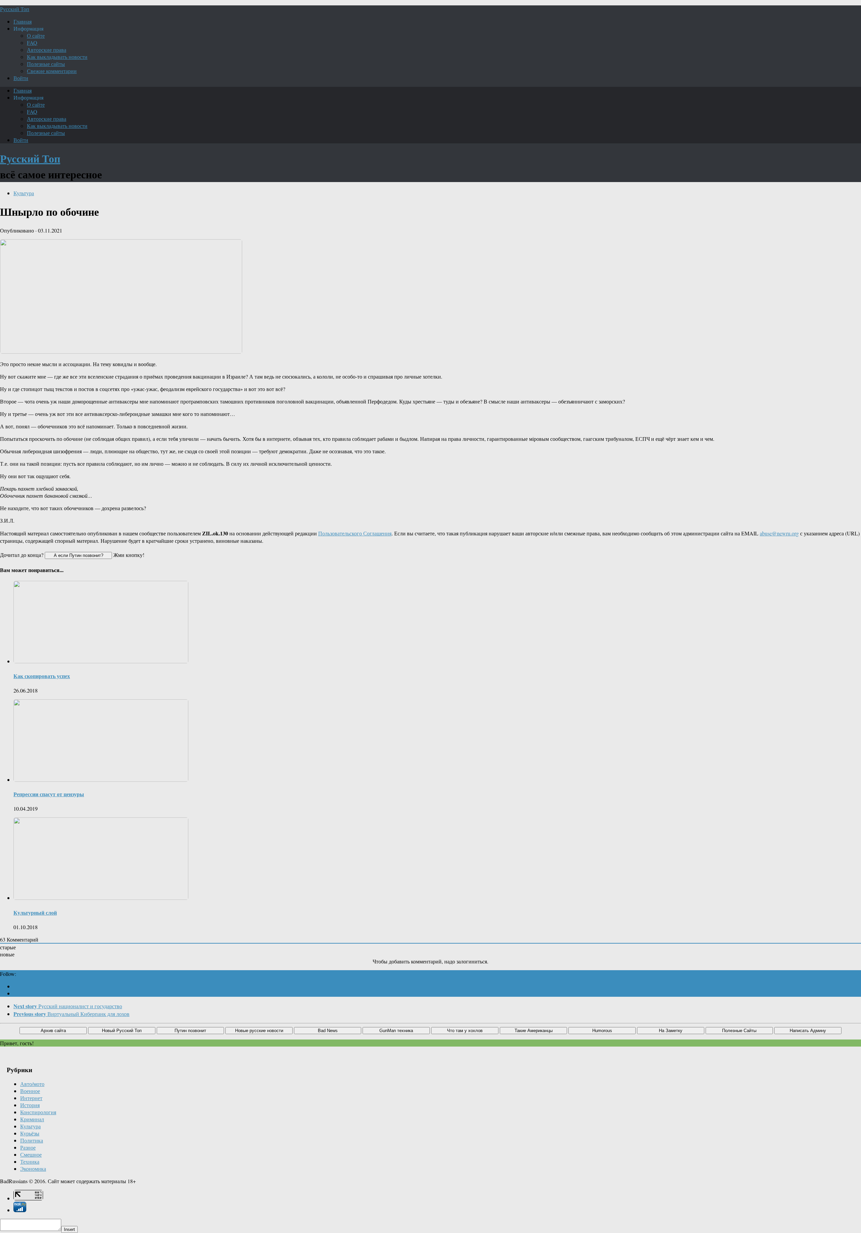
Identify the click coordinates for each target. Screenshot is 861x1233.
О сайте (36, 35)
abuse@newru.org (779, 533)
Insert (69, 1229)
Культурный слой (35, 912)
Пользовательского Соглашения (354, 533)
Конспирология (38, 1112)
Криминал (32, 1119)
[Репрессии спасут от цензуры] (100, 779)
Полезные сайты (46, 63)
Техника (29, 1161)
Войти (20, 77)
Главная (22, 21)
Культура (23, 193)
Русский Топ (14, 8)
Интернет (31, 1097)
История (30, 1104)
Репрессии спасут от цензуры (48, 794)
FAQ (32, 42)
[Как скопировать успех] (100, 661)
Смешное (31, 1154)
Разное (28, 1147)
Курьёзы (29, 1133)
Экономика (33, 1168)
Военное (30, 1090)
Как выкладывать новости (57, 56)
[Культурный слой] (100, 897)
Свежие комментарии (52, 70)
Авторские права (46, 49)
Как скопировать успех (41, 676)
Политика (31, 1140)
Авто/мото (32, 1083)
